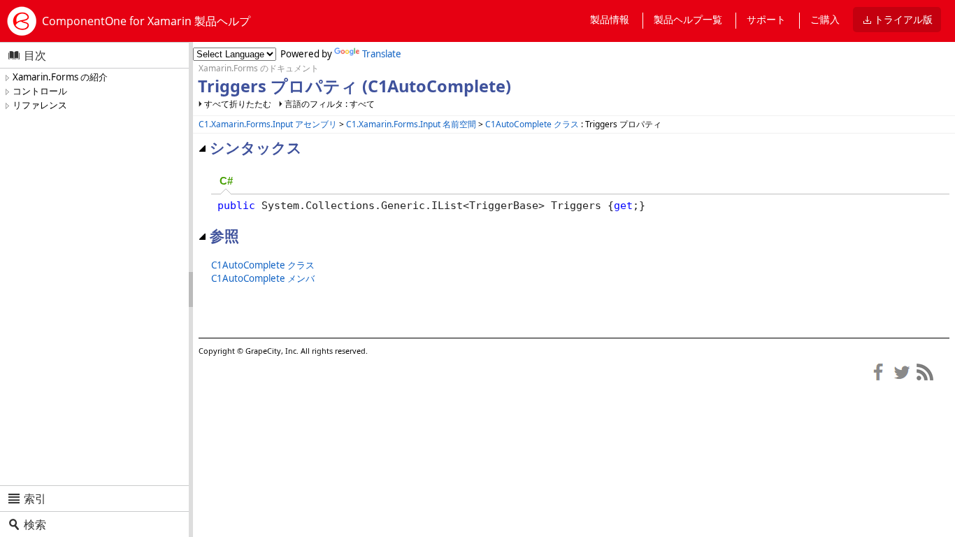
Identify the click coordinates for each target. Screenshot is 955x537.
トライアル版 (903, 19)
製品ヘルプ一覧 (688, 19)
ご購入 (825, 19)
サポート (766, 19)
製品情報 (609, 19)
